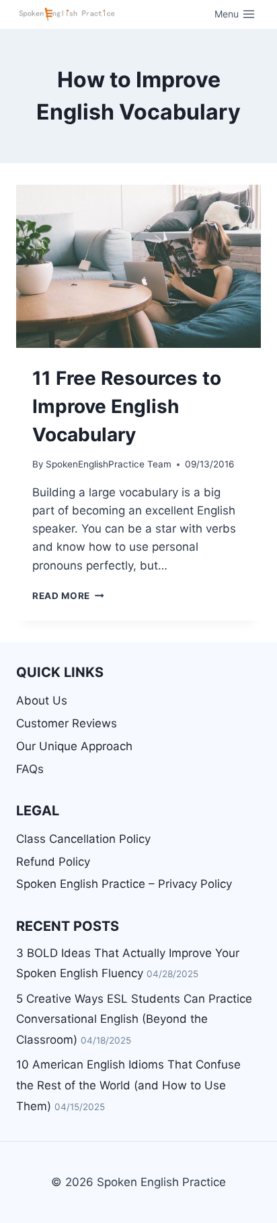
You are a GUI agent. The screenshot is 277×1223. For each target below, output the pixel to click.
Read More (68, 595)
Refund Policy (53, 861)
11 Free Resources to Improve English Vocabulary (126, 406)
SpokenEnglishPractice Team (108, 464)
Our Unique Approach (74, 746)
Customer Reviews (66, 723)
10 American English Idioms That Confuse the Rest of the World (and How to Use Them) (128, 1085)
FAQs (30, 769)
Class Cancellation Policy (83, 839)
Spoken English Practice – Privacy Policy (124, 884)
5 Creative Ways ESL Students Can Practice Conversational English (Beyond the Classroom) (134, 1019)
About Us (41, 700)
